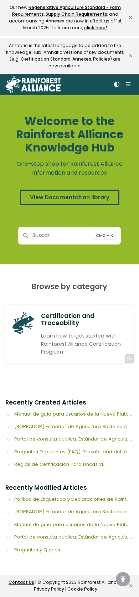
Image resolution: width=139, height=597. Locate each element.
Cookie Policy (82, 589)
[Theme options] (116, 84)
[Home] (33, 84)
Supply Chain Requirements (76, 14)
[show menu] (128, 84)
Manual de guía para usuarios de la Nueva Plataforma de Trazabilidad (74, 414)
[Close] (130, 18)
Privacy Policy (49, 589)
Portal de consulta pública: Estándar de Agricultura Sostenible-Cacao (74, 439)
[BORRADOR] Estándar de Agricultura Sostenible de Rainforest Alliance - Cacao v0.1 (74, 426)
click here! (95, 28)
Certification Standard (46, 59)
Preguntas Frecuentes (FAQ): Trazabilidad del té (70, 451)
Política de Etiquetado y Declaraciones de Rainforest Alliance (74, 499)
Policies (101, 59)
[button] (123, 579)
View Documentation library (69, 197)
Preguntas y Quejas (37, 549)
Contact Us (21, 582)
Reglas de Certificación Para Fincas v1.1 (59, 464)
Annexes (55, 21)
